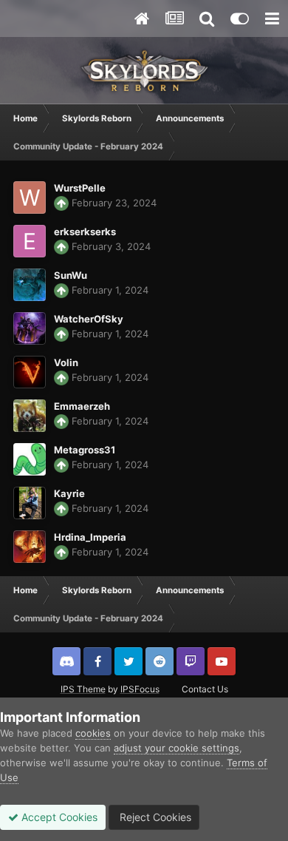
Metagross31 (84, 450)
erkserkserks (85, 231)
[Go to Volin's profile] (29, 372)
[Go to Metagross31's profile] (29, 459)
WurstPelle (80, 188)
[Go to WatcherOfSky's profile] (29, 328)
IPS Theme (83, 689)
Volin (66, 362)
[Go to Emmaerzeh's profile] (29, 415)
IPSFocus (140, 689)
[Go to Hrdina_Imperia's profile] (29, 546)
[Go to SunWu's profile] (29, 284)
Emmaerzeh (82, 406)
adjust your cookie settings (176, 748)
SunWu (70, 275)
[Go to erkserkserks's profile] (29, 241)
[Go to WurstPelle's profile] (29, 197)
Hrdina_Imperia (90, 537)
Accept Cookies (57, 817)
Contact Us (205, 689)
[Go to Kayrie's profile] (29, 503)
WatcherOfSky (88, 319)
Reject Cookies (154, 817)
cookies (93, 733)
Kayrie (69, 493)
